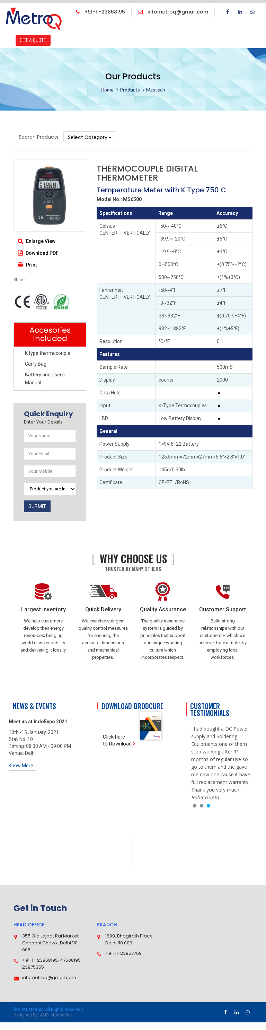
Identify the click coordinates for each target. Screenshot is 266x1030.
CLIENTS (196, 29)
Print (31, 265)
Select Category (88, 137)
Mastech (155, 90)
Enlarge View (40, 241)
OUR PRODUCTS (84, 29)
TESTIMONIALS (165, 29)
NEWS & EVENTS (125, 29)
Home (107, 90)
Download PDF (42, 253)
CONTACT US (226, 29)
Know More (21, 765)
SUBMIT (37, 506)
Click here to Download (118, 740)
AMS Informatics (56, 1015)
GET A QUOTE (33, 40)
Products (130, 90)
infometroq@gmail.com (177, 11)
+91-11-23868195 (104, 11)
